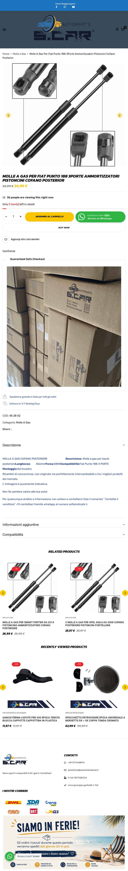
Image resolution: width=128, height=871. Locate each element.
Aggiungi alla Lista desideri (25, 239)
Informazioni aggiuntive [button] (20, 525)
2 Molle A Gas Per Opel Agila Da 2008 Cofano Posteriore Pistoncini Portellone (94, 624)
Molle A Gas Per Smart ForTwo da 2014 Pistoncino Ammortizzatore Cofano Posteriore (28, 625)
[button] (123, 29)
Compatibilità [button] (12, 535)
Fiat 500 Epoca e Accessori (14, 713)
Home (5, 53)
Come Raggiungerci (65, 3)
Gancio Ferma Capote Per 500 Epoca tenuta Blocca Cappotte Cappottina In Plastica (31, 719)
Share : (6, 429)
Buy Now (64, 227)
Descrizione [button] (11, 445)
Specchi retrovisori (74, 713)
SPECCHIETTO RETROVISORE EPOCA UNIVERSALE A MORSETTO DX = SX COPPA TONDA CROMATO (95, 719)
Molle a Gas (19, 53)
